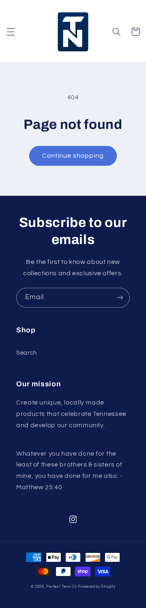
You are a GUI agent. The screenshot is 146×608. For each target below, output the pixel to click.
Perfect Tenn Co (61, 587)
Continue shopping (73, 155)
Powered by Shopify (96, 587)
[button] (10, 31)
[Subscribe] (120, 298)
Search (26, 353)
